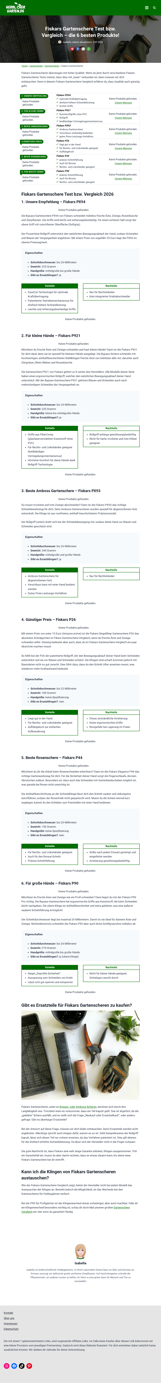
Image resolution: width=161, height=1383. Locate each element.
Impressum (10, 1323)
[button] (72, 49)
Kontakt (8, 1312)
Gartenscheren (52, 66)
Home (25, 66)
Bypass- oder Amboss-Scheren (78, 1106)
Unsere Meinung (123, 102)
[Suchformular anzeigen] (154, 8)
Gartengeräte (36, 66)
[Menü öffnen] (146, 8)
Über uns (9, 1318)
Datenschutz (11, 1328)
